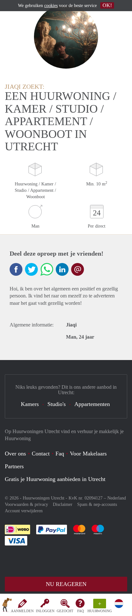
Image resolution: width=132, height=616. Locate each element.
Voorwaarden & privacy (26, 504)
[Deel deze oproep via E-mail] (77, 269)
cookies (51, 5)
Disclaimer (62, 504)
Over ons (15, 453)
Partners (14, 466)
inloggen (45, 611)
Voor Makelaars (88, 453)
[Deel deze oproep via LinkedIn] (62, 269)
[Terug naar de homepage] (7, 606)
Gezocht (65, 611)
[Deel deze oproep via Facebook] (16, 269)
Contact (41, 453)
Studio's (56, 404)
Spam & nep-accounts (97, 504)
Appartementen (92, 404)
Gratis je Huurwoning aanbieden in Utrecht (55, 479)
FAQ (80, 611)
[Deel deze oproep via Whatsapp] (46, 269)
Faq (59, 453)
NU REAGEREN (66, 584)
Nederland (116, 498)
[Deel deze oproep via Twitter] (31, 269)
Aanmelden (22, 611)
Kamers (30, 404)
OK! (107, 5)
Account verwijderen (24, 510)
